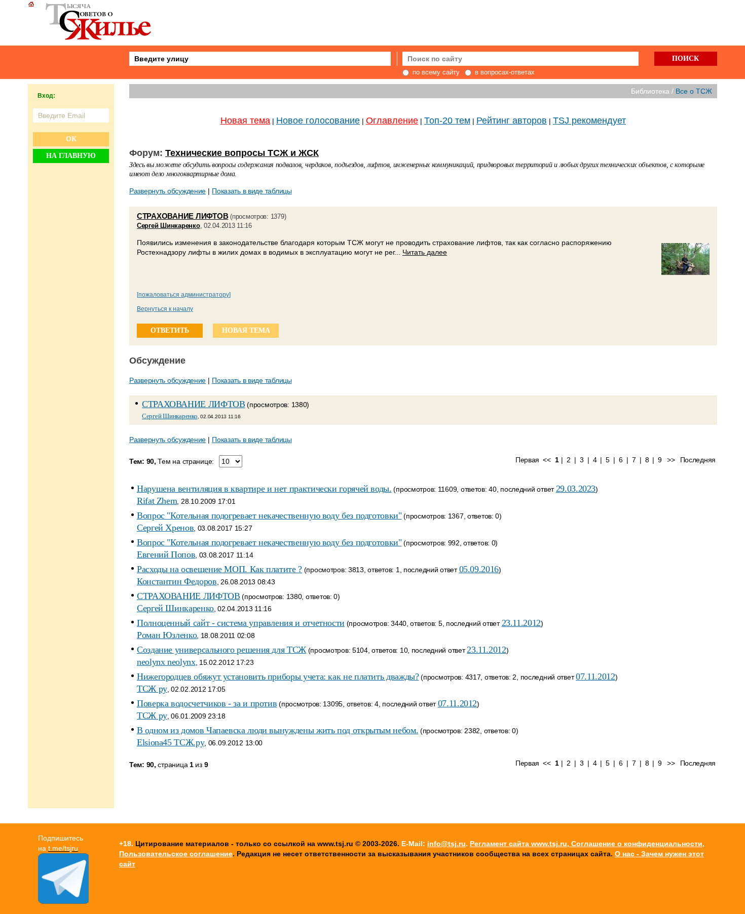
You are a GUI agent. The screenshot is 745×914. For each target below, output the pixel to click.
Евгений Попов (166, 554)
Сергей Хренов (165, 528)
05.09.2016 (479, 569)
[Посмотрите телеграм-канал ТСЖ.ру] (63, 901)
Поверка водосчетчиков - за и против (207, 703)
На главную (71, 156)
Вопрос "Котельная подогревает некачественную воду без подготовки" (269, 515)
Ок (71, 139)
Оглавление (392, 120)
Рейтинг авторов (511, 120)
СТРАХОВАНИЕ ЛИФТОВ (182, 216)
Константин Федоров (177, 581)
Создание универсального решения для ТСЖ (221, 650)
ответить (170, 330)
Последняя (698, 460)
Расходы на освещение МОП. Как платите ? (219, 569)
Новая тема (245, 120)
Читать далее (424, 252)
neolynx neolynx (166, 662)
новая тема (246, 330)
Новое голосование (318, 120)
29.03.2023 (575, 489)
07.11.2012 (595, 676)
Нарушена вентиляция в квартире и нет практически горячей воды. (264, 489)
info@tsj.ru (446, 844)
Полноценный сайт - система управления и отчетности (241, 623)
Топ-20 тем (447, 120)
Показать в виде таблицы (252, 191)
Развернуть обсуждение (167, 191)
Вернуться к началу (165, 308)
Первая (527, 460)
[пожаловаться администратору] (184, 294)
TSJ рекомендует (589, 120)
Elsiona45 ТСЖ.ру (170, 742)
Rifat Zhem (157, 501)
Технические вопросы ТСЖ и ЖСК (242, 153)
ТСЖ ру (152, 689)
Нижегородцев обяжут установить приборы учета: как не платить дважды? (278, 676)
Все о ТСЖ (694, 91)
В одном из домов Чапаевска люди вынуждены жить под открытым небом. (277, 730)
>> (671, 460)
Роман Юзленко (167, 635)
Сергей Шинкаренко (168, 225)
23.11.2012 (521, 623)
